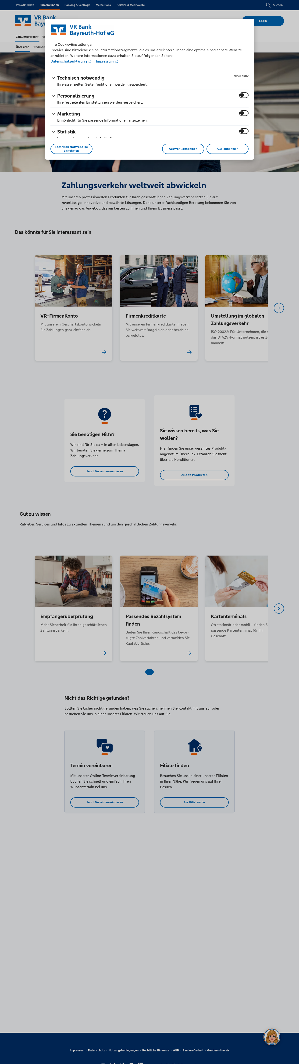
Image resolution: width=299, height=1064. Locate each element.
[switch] (244, 95)
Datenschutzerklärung (69, 61)
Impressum (105, 61)
